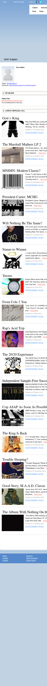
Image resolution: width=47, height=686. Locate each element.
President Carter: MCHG (19, 196)
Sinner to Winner (14, 249)
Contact (5, 558)
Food (34, 11)
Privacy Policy (31, 560)
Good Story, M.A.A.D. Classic (23, 485)
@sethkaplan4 (12, 84)
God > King (10, 118)
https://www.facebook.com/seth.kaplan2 (22, 85)
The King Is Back (14, 433)
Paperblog (14, 10)
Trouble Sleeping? (15, 459)
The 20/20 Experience (17, 354)
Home (5, 2)
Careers (5, 560)
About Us (29, 556)
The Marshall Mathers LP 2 (21, 144)
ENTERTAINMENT (31, 133)
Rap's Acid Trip (13, 328)
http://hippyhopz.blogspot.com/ (12, 100)
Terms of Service (32, 558)
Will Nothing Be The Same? (22, 223)
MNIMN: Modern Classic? (21, 170)
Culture (35, 8)
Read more (42, 153)
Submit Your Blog (19, 2)
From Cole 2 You (14, 301)
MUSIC (41, 133)
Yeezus (7, 275)
